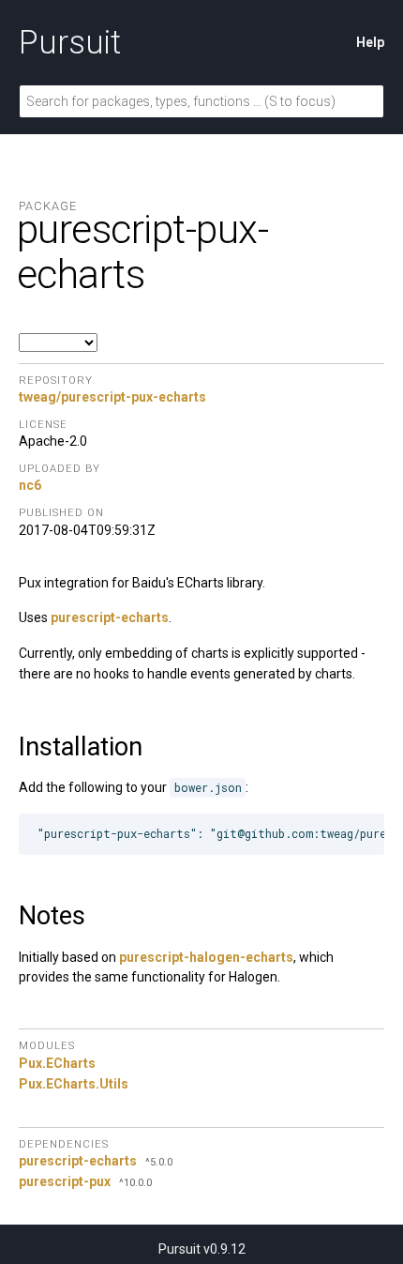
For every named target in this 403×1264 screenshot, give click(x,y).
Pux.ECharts (57, 1063)
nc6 (30, 485)
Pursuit (70, 42)
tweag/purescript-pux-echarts (112, 396)
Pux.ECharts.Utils (73, 1083)
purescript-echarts (110, 617)
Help (370, 42)
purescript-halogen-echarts (206, 957)
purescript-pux (65, 1181)
